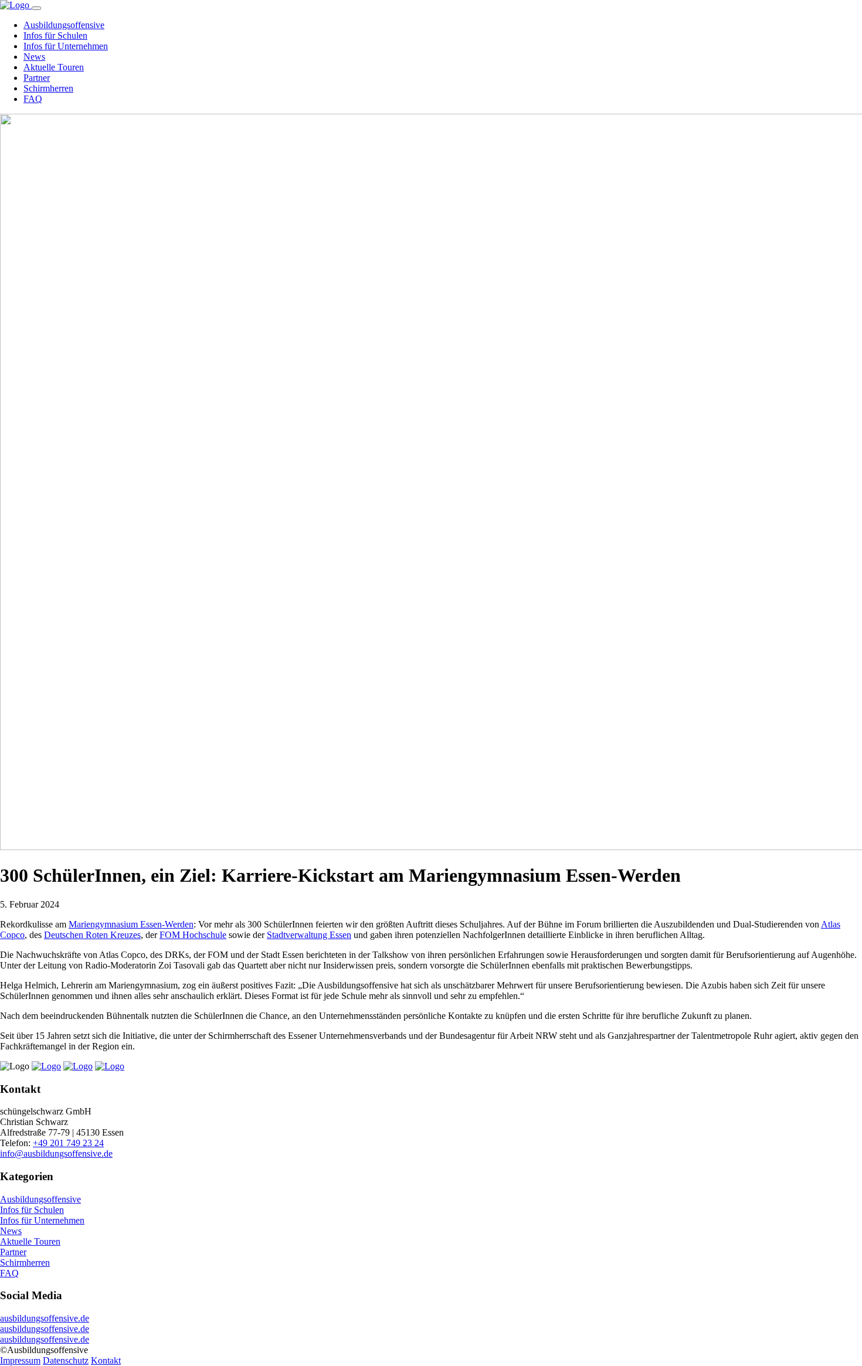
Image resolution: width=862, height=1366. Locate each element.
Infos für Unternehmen (65, 46)
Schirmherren (48, 88)
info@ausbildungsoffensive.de (56, 1153)
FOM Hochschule (192, 935)
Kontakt (106, 1360)
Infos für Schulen (55, 35)
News (34, 57)
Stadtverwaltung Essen (309, 935)
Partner (36, 78)
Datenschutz (66, 1360)
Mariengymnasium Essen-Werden (131, 924)
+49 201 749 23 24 (68, 1143)
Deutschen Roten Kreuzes (92, 935)
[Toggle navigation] (36, 8)
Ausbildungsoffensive (63, 25)
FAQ (32, 99)
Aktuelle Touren (53, 67)
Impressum (20, 1360)
